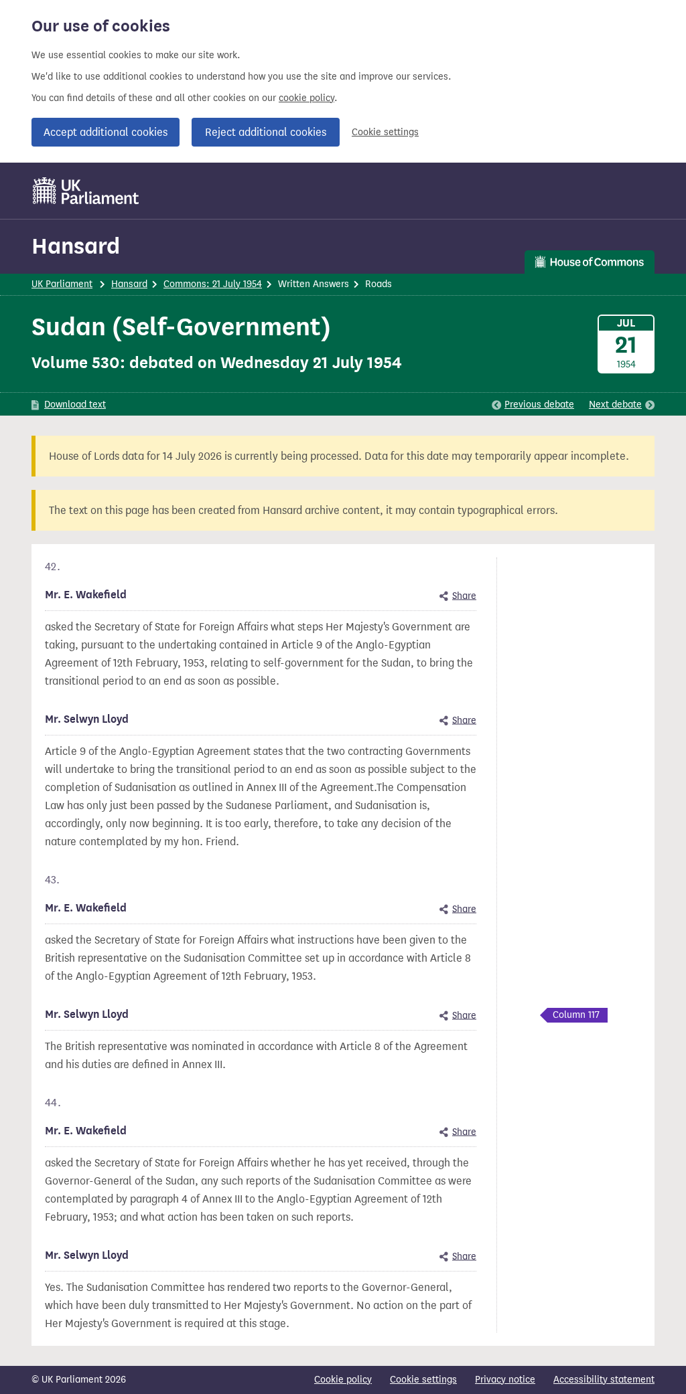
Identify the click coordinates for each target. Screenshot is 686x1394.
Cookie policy (343, 1379)
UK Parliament (61, 284)
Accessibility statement (604, 1379)
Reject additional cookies (265, 132)
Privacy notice (505, 1379)
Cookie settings (385, 132)
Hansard (75, 246)
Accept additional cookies (105, 132)
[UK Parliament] (86, 190)
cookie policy (306, 98)
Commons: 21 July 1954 (212, 284)
